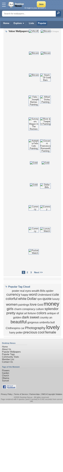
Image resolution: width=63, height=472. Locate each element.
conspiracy (28, 309)
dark (25, 317)
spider (49, 290)
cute (55, 294)
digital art (21, 313)
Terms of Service (21, 394)
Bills (42, 290)
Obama (5, 378)
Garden (5, 373)
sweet (34, 317)
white (22, 299)
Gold (40, 304)
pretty (10, 313)
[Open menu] (4, 4)
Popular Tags (8, 354)
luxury (55, 299)
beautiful (19, 321)
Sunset (5, 380)
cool (41, 332)
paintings (23, 304)
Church (5, 375)
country (44, 317)
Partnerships (34, 394)
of (58, 313)
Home (6, 23)
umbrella (44, 322)
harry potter (16, 332)
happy (24, 294)
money (51, 304)
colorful (11, 299)
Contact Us (7, 362)
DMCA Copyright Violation (51, 394)
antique (51, 313)
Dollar (32, 299)
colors (41, 313)
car (22, 328)
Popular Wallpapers (11, 351)
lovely (53, 327)
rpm (39, 299)
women (12, 304)
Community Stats (10, 357)
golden (17, 317)
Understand (44, 294)
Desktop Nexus (26, 397)
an (50, 317)
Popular (42, 23)
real (22, 290)
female (50, 332)
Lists (31, 23)
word (33, 294)
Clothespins (13, 328)
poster (15, 290)
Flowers (6, 370)
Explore (18, 23)
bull (52, 322)
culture (40, 309)
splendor (51, 309)
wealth (35, 290)
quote (47, 299)
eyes (28, 290)
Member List (8, 359)
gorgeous (33, 322)
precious (30, 332)
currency (13, 294)
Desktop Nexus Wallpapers (16, 4)
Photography (35, 328)
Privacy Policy (6, 394)
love (33, 304)
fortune (32, 313)
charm (18, 309)
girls (10, 309)
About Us (6, 349)
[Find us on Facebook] (9, 388)
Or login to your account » (35, 8)
